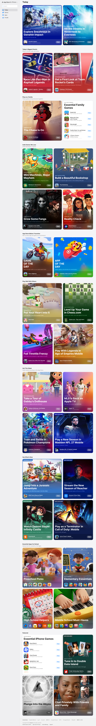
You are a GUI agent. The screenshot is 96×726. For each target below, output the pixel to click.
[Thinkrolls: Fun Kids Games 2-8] (90, 584)
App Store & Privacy (36, 724)
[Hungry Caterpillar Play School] (35, 584)
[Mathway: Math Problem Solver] (76, 626)
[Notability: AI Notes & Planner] (25, 626)
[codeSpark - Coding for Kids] (57, 626)
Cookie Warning (45, 724)
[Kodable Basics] (61, 626)
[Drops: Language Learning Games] (40, 626)
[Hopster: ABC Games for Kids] (71, 584)
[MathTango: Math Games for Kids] (71, 626)
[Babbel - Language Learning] (44, 626)
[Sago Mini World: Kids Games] (40, 584)
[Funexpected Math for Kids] (66, 626)
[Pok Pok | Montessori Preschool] (25, 584)
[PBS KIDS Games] (66, 584)
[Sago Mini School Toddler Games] (49, 584)
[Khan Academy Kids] (81, 626)
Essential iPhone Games (38, 638)
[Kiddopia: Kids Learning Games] (44, 584)
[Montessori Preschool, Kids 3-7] (30, 584)
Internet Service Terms (26, 724)
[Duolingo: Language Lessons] (49, 626)
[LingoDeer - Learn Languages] (35, 626)
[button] (9, 10)
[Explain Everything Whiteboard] (30, 626)
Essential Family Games (74, 106)
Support (51, 724)
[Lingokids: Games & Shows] (80, 584)
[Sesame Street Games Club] (85, 584)
